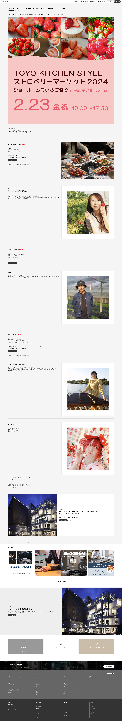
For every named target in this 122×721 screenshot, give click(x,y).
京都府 (37, 686)
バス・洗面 (65, 715)
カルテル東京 (11, 685)
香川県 (64, 683)
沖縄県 (64, 693)
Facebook (10, 709)
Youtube (15, 709)
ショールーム (19, 542)
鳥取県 (37, 694)
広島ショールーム (65, 681)
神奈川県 (9, 692)
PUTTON (65, 711)
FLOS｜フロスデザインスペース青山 (14, 689)
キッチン (38, 712)
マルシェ (26, 542)
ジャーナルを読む (93, 1)
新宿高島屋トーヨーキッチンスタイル (14, 690)
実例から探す (82, 1)
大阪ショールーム (38, 692)
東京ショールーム (11, 684)
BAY (64, 706)
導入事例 (38, 714)
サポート (92, 713)
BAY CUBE (65, 707)
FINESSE (65, 712)
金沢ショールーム (38, 677)
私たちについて (87, 1)
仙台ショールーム (11, 681)
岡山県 (64, 676)
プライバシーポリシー (94, 706)
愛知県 (37, 683)
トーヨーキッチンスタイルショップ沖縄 (69, 694)
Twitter (13, 709)
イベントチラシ (10, 479)
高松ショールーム (65, 684)
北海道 (9, 676)
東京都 (9, 683)
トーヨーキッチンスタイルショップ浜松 (41, 681)
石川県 (37, 676)
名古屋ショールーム (39, 684)
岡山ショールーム (65, 677)
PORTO (65, 708)
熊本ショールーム (65, 691)
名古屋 (29, 542)
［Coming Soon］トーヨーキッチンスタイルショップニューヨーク (100, 677)
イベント (15, 542)
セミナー (22, 542)
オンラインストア (99, 1)
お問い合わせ (93, 712)
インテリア (38, 713)
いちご (12, 542)
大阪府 (37, 691)
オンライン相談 (38, 706)
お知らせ (37, 717)
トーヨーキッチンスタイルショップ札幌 (14, 677)
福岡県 (64, 686)
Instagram (8, 709)
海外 (91, 676)
